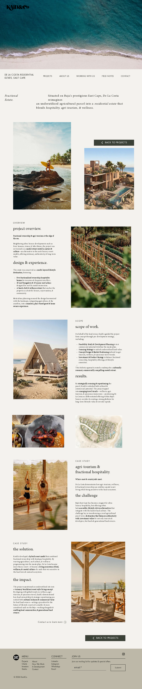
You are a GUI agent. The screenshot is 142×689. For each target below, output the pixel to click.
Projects (25, 661)
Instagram (55, 663)
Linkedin (54, 661)
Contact (35, 669)
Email (53, 669)
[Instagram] (123, 654)
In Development (38, 666)
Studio (24, 669)
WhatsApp (56, 666)
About (34, 661)
